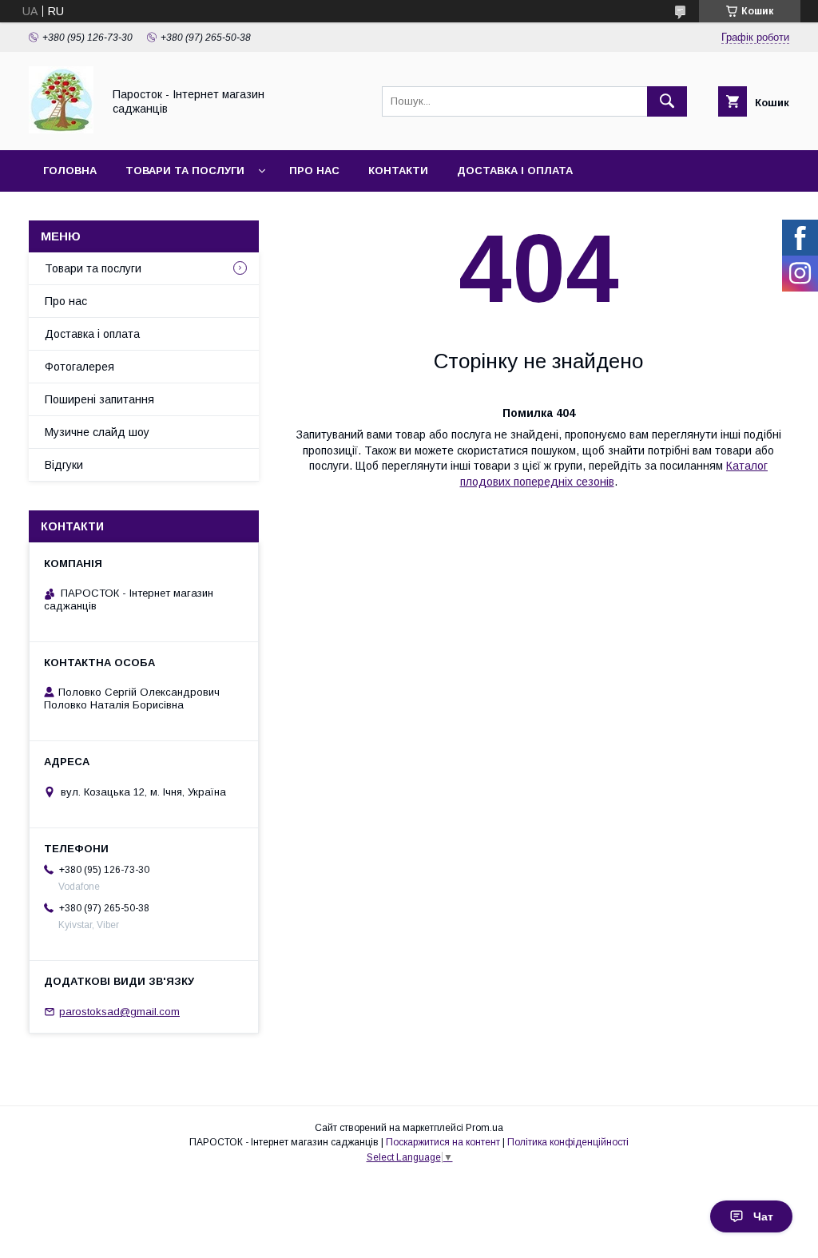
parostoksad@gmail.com (119, 1012)
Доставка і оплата (515, 171)
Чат (763, 1216)
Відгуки (64, 464)
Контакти (398, 171)
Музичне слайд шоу (97, 432)
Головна (70, 171)
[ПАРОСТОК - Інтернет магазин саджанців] (61, 129)
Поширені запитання (99, 399)
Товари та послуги (184, 171)
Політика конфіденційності (568, 1142)
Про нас (314, 171)
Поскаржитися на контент (443, 1142)
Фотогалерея (79, 366)
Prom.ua (484, 1127)
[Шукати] (667, 101)
